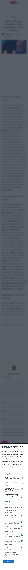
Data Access (14, 567)
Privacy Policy (22, 567)
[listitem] (14, 474)
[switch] (22, 478)
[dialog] (14, 506)
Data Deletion (5, 567)
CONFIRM (8, 561)
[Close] (24, 446)
